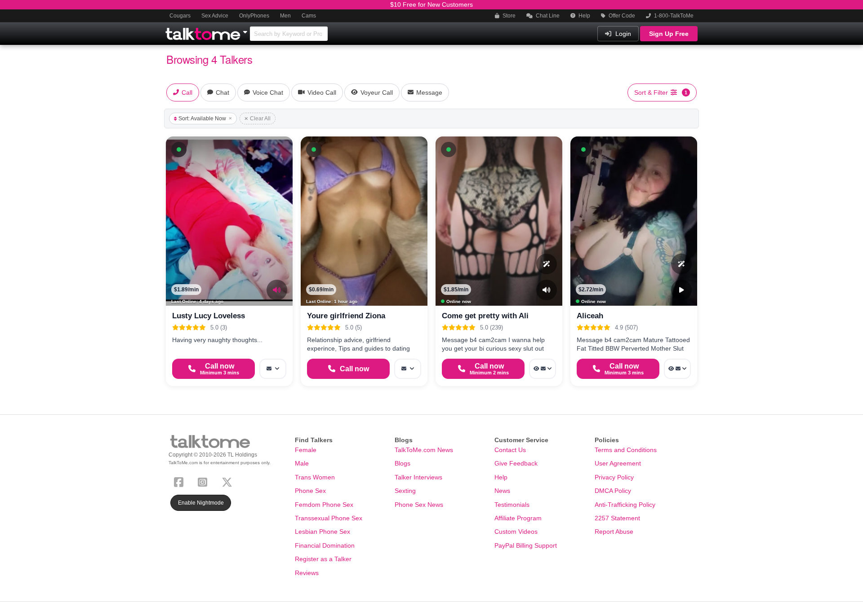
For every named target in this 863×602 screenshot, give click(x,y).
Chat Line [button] (547, 16)
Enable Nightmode (201, 503)
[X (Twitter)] (228, 481)
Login (622, 33)
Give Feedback (516, 463)
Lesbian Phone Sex (322, 531)
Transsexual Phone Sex (328, 518)
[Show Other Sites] (246, 29)
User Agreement (618, 463)
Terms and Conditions (626, 449)
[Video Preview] (681, 290)
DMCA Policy (613, 490)
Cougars (180, 16)
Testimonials (511, 504)
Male (302, 463)
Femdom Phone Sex (324, 504)
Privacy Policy (614, 477)
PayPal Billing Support (525, 545)
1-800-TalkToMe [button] (673, 16)
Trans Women (315, 477)
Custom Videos (516, 531)
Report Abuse (614, 531)
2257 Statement (617, 518)
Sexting (405, 490)
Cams (309, 16)
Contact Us (510, 449)
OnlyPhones (254, 16)
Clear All (260, 118)
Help (583, 16)
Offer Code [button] (621, 16)
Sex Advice (214, 16)
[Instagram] (204, 481)
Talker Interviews (418, 477)
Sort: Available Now (202, 118)
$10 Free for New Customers (431, 4)
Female (305, 449)
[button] (179, 149)
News (502, 490)
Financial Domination (325, 545)
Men (285, 16)
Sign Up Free (669, 33)
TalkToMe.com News (424, 449)
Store (508, 16)
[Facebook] (180, 481)
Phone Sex (310, 490)
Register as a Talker (323, 558)
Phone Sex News (419, 504)
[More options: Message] (272, 369)
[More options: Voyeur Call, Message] (542, 369)
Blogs (402, 463)
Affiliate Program (518, 518)
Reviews (307, 572)
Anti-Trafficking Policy (625, 504)
